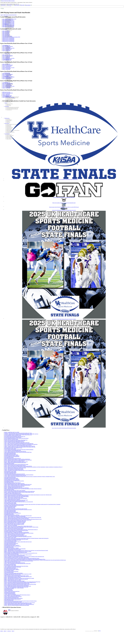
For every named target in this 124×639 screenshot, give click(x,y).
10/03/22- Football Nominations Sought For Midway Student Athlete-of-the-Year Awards (18, 541)
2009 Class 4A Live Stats (6, 73)
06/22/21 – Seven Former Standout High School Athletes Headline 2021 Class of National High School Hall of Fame (22, 581)
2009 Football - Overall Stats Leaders (8, 26)
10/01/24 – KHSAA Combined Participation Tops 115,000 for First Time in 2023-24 (17, 485)
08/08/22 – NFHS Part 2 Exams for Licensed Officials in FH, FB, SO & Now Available (17, 551)
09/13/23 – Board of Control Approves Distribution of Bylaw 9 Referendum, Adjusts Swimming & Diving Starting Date (22, 517)
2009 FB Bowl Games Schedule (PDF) (8, 20)
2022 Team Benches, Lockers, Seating (10, 537)
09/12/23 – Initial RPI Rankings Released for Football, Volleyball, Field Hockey (16, 518)
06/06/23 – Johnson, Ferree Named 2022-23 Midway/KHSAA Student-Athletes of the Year (18, 526)
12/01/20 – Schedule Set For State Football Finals (11, 591)
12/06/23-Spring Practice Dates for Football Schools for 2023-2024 (14, 500)
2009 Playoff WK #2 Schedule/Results (8, 38)
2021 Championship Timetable (9, 570)
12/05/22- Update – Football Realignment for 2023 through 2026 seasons (15, 535)
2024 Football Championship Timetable (10, 472)
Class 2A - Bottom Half (6, 57)
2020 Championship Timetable (9, 588)
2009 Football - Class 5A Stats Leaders (8, 25)
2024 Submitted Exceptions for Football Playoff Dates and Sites (14, 480)
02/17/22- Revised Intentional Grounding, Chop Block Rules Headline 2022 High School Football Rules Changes (21, 558)
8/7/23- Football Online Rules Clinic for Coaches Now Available (14, 523)
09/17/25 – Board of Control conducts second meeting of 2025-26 (14, 460)
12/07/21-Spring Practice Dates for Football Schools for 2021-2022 (14, 562)
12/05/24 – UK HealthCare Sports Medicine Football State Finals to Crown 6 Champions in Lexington (20, 470)
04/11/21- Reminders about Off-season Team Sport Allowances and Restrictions (16, 585)
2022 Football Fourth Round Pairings (10, 544)
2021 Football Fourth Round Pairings (10, 567)
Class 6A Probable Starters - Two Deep (8, 97)
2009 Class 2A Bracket (5, 31)
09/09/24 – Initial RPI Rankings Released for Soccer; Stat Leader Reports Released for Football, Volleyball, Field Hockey (23, 488)
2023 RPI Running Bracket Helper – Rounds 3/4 (11, 514)
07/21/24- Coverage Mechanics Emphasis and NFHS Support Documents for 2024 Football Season (19, 491)
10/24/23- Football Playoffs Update (9, 507)
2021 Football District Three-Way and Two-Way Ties (12, 574)
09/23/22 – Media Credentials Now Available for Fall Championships (14, 548)
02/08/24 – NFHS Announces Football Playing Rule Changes (13, 497)
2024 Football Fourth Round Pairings (10, 477)
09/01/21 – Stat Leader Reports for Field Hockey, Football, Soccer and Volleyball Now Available (19, 578)
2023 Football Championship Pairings (10, 510)
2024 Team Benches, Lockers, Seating (10, 471)
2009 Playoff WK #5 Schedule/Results (8, 41)
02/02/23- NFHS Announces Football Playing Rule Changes (13, 528)
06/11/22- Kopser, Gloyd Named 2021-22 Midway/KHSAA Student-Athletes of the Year (17, 554)
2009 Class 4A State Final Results (7, 74)
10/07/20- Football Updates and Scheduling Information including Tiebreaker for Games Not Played (19, 602)
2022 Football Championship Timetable (10, 540)
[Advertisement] (18, 620)
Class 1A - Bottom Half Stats (6, 75)
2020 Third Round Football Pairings (9, 592)
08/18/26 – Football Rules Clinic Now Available (11, 432)
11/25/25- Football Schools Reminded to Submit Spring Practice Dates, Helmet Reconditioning (18, 449)
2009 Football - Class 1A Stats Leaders (8, 21)
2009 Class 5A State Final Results (7, 83)
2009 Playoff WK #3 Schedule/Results (8, 39)
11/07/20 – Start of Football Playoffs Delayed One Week (13, 596)
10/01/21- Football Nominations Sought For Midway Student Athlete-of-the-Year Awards (18, 576)
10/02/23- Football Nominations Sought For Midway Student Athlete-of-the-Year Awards (18, 515)
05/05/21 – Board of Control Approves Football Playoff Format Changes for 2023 (16, 583)
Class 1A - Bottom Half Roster (7, 65)
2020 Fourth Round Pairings (8, 590)
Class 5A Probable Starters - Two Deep (8, 86)
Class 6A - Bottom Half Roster (7, 95)
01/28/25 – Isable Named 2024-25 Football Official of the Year (13, 469)
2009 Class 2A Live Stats (6, 54)
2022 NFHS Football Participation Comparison (11, 547)
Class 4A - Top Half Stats (6, 50)
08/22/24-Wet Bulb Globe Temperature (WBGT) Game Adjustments (14, 490)
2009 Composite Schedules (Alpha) (7, 19)
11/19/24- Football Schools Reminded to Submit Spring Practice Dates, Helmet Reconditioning (18, 474)
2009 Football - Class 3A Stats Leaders (8, 23)
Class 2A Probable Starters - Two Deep (8, 58)
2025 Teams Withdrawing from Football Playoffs (11, 456)
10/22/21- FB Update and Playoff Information (11, 571)
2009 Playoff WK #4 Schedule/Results (8, 40)
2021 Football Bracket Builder (9, 572)
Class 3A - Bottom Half (6, 94)
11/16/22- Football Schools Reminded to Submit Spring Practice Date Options (16, 539)
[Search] (10, 6)
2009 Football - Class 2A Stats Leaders (8, 22)
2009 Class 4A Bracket (5, 33)
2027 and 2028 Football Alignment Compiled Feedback (12, 437)
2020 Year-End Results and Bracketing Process (11, 597)
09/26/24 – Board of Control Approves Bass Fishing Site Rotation (14, 486)
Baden (9, 609)
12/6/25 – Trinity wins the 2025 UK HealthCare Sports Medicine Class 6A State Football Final (18, 443)
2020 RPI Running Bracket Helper (9, 593)
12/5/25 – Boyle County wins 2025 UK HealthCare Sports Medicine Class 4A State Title (17, 445)
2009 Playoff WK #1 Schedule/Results (8, 37)
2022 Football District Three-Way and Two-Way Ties (12, 546)
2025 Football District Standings (9, 463)
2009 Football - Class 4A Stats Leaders (8, 24)
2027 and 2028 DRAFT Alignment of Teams (11, 439)
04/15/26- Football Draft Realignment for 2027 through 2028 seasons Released (16, 438)
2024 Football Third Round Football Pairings (11, 478)
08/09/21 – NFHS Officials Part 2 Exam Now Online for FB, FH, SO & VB (16, 579)
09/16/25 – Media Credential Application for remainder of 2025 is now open (16, 461)
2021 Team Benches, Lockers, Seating (10, 565)
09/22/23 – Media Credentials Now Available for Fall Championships (14, 516)
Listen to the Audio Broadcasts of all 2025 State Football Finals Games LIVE (64, 210)
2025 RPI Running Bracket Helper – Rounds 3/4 (11, 455)
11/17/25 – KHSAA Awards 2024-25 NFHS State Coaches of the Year (15, 451)
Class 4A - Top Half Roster (6, 49)
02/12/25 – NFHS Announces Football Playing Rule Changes (13, 468)
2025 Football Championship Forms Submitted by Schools (13, 447)
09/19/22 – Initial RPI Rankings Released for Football (12, 549)
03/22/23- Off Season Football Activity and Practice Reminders (14, 527)
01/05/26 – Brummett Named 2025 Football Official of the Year (14, 441)
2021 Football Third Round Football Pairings (11, 568)
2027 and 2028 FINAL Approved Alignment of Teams (12, 435)
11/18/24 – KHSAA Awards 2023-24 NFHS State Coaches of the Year (15, 475)
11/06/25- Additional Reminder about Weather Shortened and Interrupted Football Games (18, 452)
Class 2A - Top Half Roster (6, 84)
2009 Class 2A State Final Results (7, 55)
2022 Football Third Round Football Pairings (11, 543)
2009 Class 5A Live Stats (6, 82)
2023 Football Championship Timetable (10, 503)
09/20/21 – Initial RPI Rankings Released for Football (12, 577)
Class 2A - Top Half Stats (6, 93)
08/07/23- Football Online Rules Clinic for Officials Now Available (14, 522)
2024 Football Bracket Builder (9, 481)
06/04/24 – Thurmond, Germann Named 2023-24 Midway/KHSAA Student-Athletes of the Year (19, 492)
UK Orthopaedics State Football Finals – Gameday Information (14, 587)
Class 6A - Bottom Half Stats (6, 96)
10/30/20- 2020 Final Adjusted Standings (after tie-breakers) (13, 598)
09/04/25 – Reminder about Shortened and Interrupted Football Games (15, 462)
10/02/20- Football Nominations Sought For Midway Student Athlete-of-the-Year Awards (18, 603)
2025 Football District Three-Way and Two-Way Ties (12, 458)
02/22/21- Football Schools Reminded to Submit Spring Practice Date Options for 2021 (17, 586)
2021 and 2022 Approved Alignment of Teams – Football (13, 601)
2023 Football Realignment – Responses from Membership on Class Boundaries (16, 532)
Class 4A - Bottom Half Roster (7, 59)
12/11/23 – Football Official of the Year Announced (12, 499)
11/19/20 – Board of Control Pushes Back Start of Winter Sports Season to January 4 (17, 594)
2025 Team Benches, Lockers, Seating (10, 448)
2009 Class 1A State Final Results (7, 46)
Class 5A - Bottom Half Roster (7, 77)
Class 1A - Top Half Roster (6, 47)
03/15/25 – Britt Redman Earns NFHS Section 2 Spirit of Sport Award (15, 467)
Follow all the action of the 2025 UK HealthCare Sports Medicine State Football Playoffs (64, 179)
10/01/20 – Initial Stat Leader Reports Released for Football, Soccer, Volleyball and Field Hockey (19, 604)
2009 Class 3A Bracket (5, 32)
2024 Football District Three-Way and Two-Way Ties (12, 482)
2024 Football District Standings (9, 489)
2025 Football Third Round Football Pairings (11, 454)
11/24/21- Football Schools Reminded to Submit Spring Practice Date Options (16, 566)
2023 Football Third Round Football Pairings (11, 512)
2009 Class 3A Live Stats (6, 64)
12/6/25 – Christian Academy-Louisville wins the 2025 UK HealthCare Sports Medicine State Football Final (20, 444)
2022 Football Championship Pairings (10, 542)
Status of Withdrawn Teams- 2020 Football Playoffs (12, 595)
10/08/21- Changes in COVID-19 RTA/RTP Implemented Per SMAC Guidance (16, 575)
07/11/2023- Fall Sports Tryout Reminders (10, 525)
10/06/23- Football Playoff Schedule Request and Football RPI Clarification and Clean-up (18, 509)
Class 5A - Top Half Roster (6, 68)
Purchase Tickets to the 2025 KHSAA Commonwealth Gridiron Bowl (64, 197)
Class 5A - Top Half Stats (6, 69)
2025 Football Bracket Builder (9, 457)
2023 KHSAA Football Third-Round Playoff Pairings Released (14, 505)
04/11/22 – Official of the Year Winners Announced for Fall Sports (14, 555)
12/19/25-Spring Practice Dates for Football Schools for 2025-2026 (14, 440)
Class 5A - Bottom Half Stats (6, 78)
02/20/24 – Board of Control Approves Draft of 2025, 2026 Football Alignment (16, 496)
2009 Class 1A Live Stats (6, 45)
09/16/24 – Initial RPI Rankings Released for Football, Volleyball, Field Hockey (16, 487)
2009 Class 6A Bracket (5, 35)
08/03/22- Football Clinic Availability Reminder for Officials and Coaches (15, 552)
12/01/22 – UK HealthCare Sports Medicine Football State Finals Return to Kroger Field (17, 536)
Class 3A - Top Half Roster (6, 66)
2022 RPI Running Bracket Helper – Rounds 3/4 (11, 545)
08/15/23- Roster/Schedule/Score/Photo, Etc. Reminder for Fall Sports (15, 521)
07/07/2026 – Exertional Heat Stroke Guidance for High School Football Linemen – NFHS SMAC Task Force (21, 433)
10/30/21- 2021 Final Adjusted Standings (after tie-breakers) (13, 573)
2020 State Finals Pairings (8, 589)
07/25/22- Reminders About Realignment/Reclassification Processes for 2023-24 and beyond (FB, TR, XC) (20, 553)
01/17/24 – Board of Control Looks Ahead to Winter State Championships (15, 498)
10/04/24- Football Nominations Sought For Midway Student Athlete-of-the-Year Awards (18, 484)
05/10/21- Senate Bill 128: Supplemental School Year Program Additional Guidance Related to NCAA (20, 582)
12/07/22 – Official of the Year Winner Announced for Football (13, 534)
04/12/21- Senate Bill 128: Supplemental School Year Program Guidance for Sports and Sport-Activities (20, 584)
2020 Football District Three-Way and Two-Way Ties (12, 599)
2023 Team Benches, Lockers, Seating (10, 502)
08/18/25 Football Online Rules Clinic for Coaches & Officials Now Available (16, 464)
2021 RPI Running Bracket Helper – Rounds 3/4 (11, 569)
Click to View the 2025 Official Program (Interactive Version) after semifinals (64, 319)
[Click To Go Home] (7, 0)
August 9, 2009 (2, 14)
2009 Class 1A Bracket (5, 30)
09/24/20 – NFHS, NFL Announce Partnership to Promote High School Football (16, 605)
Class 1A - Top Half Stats (6, 56)
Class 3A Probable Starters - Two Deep (8, 67)
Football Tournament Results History (11, 14)
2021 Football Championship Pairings (10, 564)
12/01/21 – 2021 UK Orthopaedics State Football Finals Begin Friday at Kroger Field (17, 563)
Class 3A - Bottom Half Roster (7, 85)
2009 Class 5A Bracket (5, 34)
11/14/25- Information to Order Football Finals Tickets (12, 450)
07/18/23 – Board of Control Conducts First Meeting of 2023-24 (14, 524)
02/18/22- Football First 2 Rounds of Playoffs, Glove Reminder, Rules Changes (16, 557)
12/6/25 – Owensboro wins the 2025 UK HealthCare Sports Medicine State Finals (16, 442)
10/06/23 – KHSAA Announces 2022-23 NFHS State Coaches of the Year (15, 508)
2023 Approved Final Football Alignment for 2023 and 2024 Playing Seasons (16, 530)
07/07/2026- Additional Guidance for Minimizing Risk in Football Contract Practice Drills (18, 434)
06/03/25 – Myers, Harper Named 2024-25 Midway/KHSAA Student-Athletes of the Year (18, 466)
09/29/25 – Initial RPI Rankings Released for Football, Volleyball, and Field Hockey (17, 459)
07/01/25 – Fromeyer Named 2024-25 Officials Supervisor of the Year (15, 465)
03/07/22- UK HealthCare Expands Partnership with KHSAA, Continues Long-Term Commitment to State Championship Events (24, 556)
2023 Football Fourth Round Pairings (10, 511)
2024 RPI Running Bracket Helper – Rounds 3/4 (11, 479)
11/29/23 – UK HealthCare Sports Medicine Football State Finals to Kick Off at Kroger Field (18, 501)
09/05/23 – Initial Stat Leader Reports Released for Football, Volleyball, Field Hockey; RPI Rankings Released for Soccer (23, 519)
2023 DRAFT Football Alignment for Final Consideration (13, 531)
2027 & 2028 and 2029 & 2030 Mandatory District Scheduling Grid (14, 436)
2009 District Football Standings (7, 36)
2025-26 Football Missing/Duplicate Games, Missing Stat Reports (14, 483)
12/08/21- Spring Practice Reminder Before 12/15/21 (12, 561)
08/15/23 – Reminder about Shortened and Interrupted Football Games (15, 520)
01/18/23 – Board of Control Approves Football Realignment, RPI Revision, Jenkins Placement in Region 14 (21, 529)
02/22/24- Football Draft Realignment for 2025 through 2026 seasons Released (16, 495)
